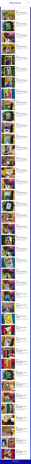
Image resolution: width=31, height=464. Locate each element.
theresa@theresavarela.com (15, 463)
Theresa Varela (15, 3)
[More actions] (28, 22)
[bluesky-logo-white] (13, 461)
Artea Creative (19, 462)
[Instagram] (17, 461)
